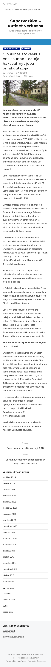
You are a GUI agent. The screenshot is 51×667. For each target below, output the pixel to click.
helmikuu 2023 (9, 496)
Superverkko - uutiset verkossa (25, 23)
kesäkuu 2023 (9, 490)
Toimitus (9, 73)
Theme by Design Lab (36, 661)
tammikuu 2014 (10, 569)
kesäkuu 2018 (9, 551)
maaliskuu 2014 (9, 563)
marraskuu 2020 (10, 508)
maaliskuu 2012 (9, 581)
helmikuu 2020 (9, 520)
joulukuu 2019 (9, 532)
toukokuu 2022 (9, 502)
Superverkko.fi (9, 631)
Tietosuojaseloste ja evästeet (26, 658)
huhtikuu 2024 (9, 477)
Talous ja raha (12, 49)
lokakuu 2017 (8, 557)
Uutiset (26, 49)
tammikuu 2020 (10, 526)
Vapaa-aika (8, 612)
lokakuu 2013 (8, 575)
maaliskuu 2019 (9, 545)
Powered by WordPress (16, 661)
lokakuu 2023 (9, 483)
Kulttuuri (6, 594)
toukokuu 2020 (9, 514)
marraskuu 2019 (10, 539)
